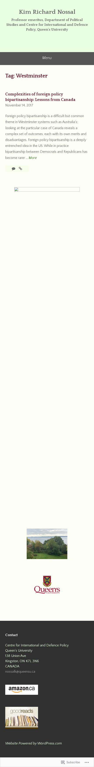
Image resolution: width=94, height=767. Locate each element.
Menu (47, 58)
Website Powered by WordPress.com (33, 743)
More (33, 158)
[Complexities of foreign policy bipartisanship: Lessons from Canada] (20, 169)
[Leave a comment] (13, 169)
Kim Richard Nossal (47, 12)
